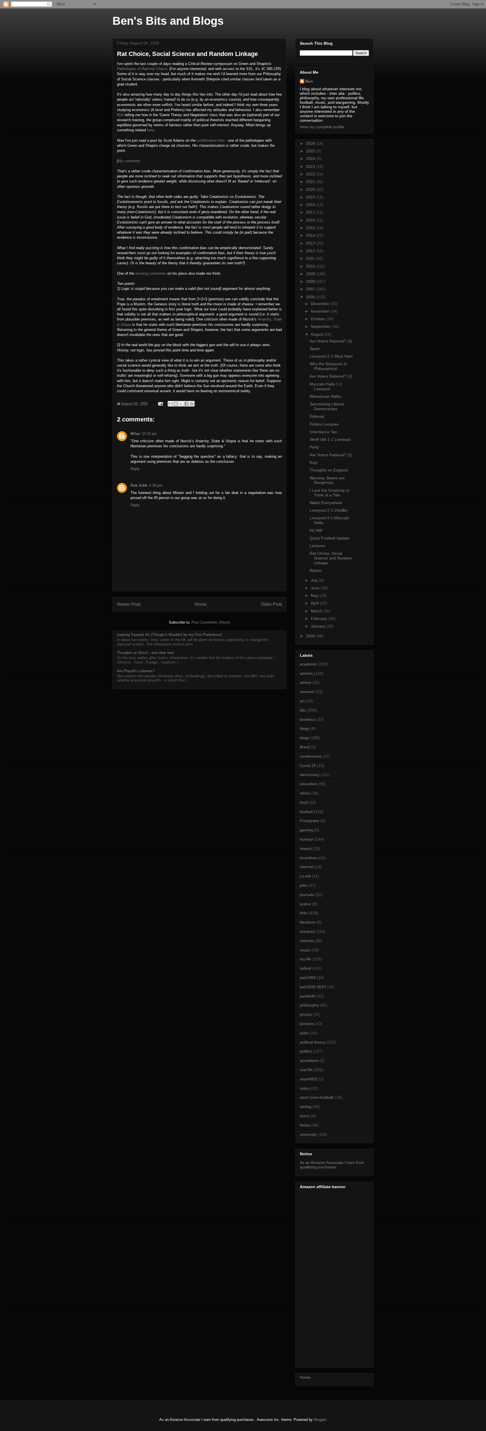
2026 (311, 143)
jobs (303, 885)
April (315, 603)
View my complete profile (322, 127)
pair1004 (308, 977)
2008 (311, 281)
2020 (311, 189)
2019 (311, 197)
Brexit (305, 747)
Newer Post (128, 604)
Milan (135, 434)
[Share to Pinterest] (192, 404)
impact (306, 848)
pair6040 (308, 996)
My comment (129, 161)
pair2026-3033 (313, 987)
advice (305, 682)
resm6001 (309, 1079)
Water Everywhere (326, 502)
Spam (315, 348)
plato (304, 1033)
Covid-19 (308, 765)
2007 (311, 289)
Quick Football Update (329, 538)
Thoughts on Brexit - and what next (145, 653)
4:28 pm (155, 485)
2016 (311, 220)
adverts (306, 673)
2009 (311, 274)
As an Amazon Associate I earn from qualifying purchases (332, 1165)
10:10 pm (149, 434)
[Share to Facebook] (186, 404)
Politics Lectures (324, 424)
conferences (311, 756)
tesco (304, 1116)
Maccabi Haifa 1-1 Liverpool (326, 386)
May (315, 595)
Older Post (271, 604)
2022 (311, 174)
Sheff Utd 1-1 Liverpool (330, 439)
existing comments (150, 273)
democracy (310, 774)
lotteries (307, 940)
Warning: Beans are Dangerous (327, 480)
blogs (304, 737)
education (308, 784)
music (305, 950)
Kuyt (314, 462)
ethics (305, 793)
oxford (305, 968)
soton (305, 1088)
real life (306, 1069)
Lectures (317, 545)
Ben (309, 81)
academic (308, 664)
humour (307, 839)
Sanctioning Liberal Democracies (327, 406)
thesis (305, 1125)
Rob (120, 115)
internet (306, 867)
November (320, 311)
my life (305, 959)
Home (201, 604)
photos (306, 1014)
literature (308, 922)
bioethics (308, 719)
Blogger (320, 1420)
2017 (311, 212)
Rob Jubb (138, 485)
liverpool (307, 931)
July (315, 580)
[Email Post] (160, 403)
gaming (306, 830)
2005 (311, 636)
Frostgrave (309, 820)
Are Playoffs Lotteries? (135, 671)
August (317, 334)
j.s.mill (305, 876)
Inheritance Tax (323, 432)
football (306, 811)
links (304, 913)
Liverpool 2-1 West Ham (331, 356)
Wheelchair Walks (325, 396)
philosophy (309, 1005)
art (302, 701)
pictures (307, 1023)
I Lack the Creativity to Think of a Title (329, 492)
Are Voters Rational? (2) (331, 376)
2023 (311, 166)
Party (314, 447)
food (304, 802)
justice (305, 904)
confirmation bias (211, 140)
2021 (311, 181)
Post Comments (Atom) (211, 622)
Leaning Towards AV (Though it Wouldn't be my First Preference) (169, 635)
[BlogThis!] (176, 404)
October (318, 319)
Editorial (317, 416)
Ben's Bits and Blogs (168, 21)
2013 (311, 243)
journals (307, 894)
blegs (304, 728)
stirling (305, 1106)
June (316, 588)
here (150, 130)
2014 (311, 235)
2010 (311, 266)
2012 (311, 251)
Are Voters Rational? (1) (331, 455)
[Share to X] (181, 404)
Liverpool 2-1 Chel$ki (328, 510)
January (318, 626)
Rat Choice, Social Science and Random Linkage (331, 558)
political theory (312, 1042)
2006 (311, 297)
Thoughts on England (329, 470)
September (321, 326)
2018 (311, 204)
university (308, 1134)
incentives (309, 858)
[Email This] (170, 404)
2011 (311, 258)
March (317, 611)
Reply (135, 469)
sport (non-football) (317, 1097)
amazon (307, 691)
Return (316, 570)
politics (306, 1051)
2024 (311, 158)
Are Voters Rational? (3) (331, 341)
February (319, 618)
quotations (309, 1060)
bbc (303, 710)
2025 (311, 151)
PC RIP (316, 530)
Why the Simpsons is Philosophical (328, 366)
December (320, 303)
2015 (311, 227)
